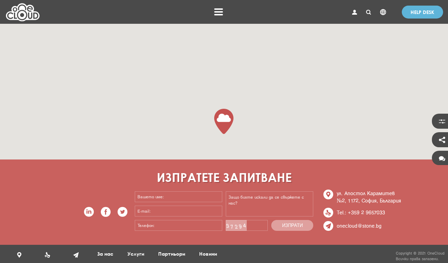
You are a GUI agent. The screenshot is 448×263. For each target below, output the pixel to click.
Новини (208, 254)
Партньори (171, 254)
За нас (105, 254)
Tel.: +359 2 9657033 (361, 212)
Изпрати (292, 225)
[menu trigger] (218, 12)
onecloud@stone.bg (359, 225)
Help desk (422, 12)
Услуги (135, 254)
